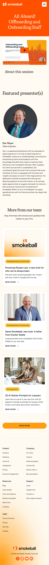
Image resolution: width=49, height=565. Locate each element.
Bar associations (32, 474)
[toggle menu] (44, 4)
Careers (29, 457)
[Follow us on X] (17, 558)
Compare (6, 507)
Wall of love (6, 503)
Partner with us (31, 470)
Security (6, 527)
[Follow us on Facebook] (31, 558)
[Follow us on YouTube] (27, 558)
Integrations (7, 466)
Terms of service (8, 518)
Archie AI (6, 461)
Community (30, 466)
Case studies (7, 490)
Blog (4, 486)
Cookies (5, 531)
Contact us (30, 494)
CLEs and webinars (9, 494)
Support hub (30, 490)
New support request (34, 498)
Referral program (32, 461)
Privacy (5, 523)
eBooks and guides (9, 498)
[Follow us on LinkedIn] (22, 558)
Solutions (6, 457)
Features (6, 453)
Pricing (5, 470)
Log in (28, 486)
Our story (29, 453)
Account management (10, 474)
